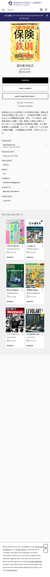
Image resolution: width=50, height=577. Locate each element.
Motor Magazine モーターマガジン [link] (14, 290)
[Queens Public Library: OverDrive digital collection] (25, 3)
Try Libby (8, 15)
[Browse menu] (46, 9)
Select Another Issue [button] (24, 96)
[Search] (3, 10)
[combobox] (20, 10)
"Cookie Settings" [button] (35, 561)
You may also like (11, 214)
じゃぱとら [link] (31, 246)
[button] (25, 80)
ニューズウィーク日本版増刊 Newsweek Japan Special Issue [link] (14, 334)
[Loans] (41, 10)
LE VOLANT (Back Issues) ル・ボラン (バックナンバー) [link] (34, 334)
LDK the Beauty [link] (13, 246)
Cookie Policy (11, 570)
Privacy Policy (21, 549)
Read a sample (25, 88)
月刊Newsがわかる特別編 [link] (34, 290)
